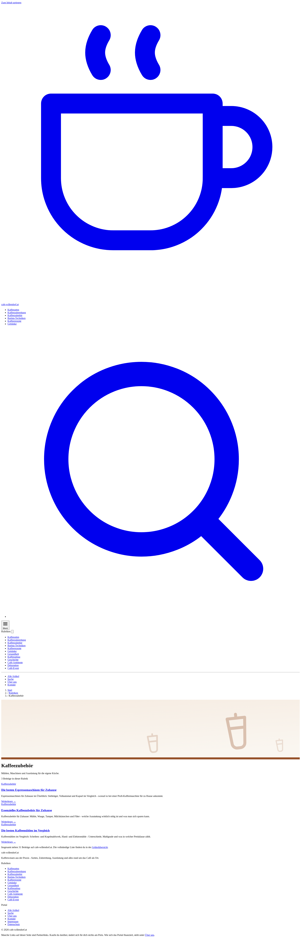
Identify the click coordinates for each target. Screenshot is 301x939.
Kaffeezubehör (15, 315)
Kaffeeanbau (14, 657)
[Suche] (154, 616)
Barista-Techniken (17, 318)
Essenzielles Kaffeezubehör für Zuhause (26, 810)
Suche (11, 679)
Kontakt (12, 684)
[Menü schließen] (12, 631)
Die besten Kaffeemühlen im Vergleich (25, 830)
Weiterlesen (8, 801)
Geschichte (13, 659)
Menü (5, 628)
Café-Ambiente (15, 662)
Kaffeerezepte (14, 321)
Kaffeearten (13, 309)
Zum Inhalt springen (11, 2)
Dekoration (13, 665)
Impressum (13, 921)
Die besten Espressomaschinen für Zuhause (28, 790)
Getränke (12, 324)
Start (10, 690)
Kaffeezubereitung (17, 312)
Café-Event (13, 668)
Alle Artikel (13, 676)
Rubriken (13, 693)
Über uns (12, 682)
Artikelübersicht (100, 847)
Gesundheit (13, 654)
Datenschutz (14, 924)
